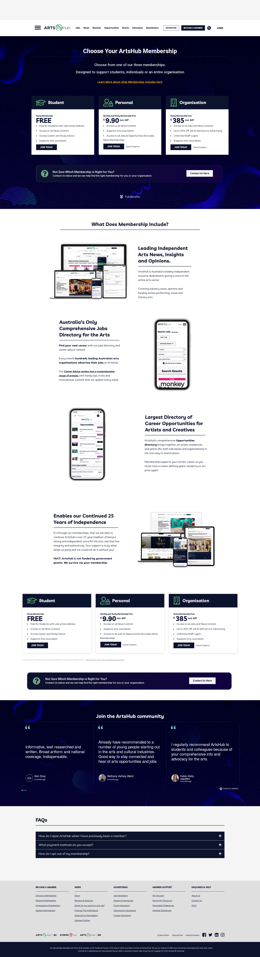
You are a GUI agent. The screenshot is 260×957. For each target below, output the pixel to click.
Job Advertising (121, 895)
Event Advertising (122, 905)
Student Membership (45, 910)
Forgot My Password (162, 900)
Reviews (97, 27)
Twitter (210, 934)
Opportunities (111, 27)
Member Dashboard (162, 910)
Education (137, 27)
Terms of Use (177, 935)
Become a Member (193, 28)
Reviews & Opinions (84, 900)
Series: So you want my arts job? (90, 905)
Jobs (78, 27)
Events (125, 27)
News (86, 27)
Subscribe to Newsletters (86, 915)
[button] (220, 836)
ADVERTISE (171, 28)
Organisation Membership (48, 905)
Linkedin (216, 935)
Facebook (204, 935)
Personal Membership (46, 900)
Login (220, 28)
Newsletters (152, 27)
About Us (196, 895)
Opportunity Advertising (125, 910)
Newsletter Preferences (163, 905)
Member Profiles (82, 920)
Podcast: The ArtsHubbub (86, 910)
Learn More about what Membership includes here (130, 82)
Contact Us (197, 900)
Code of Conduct (192, 935)
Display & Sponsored (123, 900)
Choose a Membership (46, 895)
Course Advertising (122, 915)
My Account (158, 895)
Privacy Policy (163, 935)
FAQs (194, 905)
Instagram (222, 935)
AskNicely (235, 788)
